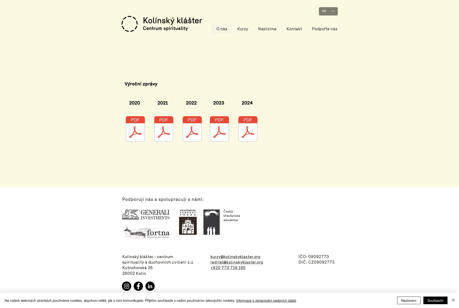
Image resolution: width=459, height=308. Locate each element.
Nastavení (408, 300)
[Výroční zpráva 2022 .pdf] (192, 129)
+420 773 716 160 (228, 267)
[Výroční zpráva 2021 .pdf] (164, 129)
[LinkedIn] (150, 286)
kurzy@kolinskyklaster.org (235, 256)
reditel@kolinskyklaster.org (236, 262)
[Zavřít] (453, 300)
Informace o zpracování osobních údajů (266, 300)
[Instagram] (126, 286)
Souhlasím (435, 300)
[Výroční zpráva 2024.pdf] (248, 129)
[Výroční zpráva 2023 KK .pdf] (219, 129)
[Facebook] (138, 286)
